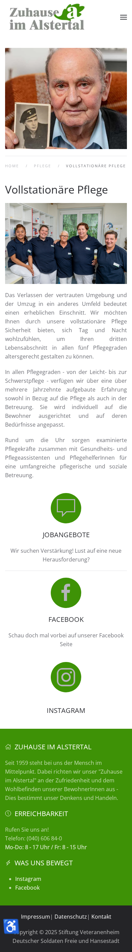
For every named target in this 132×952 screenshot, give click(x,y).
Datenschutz (70, 916)
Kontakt (101, 916)
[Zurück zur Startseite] (47, 17)
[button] (123, 17)
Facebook (27, 887)
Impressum (35, 916)
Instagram (28, 879)
